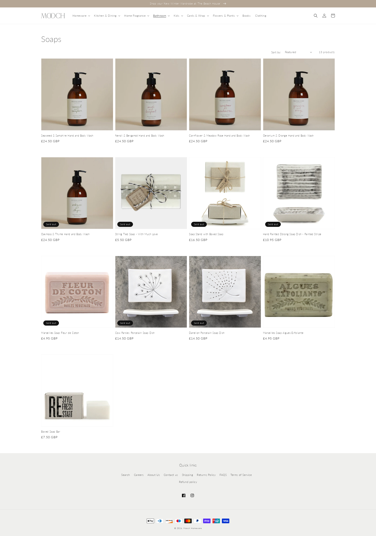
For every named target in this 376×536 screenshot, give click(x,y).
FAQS (223, 474)
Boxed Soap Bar (50, 431)
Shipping (187, 474)
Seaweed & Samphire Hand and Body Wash (67, 135)
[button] (81, 16)
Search (125, 474)
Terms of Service (241, 474)
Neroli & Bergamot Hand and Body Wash (139, 135)
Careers (139, 474)
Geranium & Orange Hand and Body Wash (288, 135)
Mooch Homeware (192, 528)
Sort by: (276, 52)
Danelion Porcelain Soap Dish (207, 332)
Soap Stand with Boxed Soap (206, 234)
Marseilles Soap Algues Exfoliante (283, 332)
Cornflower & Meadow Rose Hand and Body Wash (219, 135)
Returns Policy (206, 474)
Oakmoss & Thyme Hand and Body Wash (65, 234)
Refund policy (188, 481)
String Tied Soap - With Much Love (136, 234)
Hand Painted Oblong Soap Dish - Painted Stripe (292, 234)
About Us (153, 474)
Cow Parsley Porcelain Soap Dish (135, 332)
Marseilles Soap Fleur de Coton (60, 332)
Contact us (171, 474)
